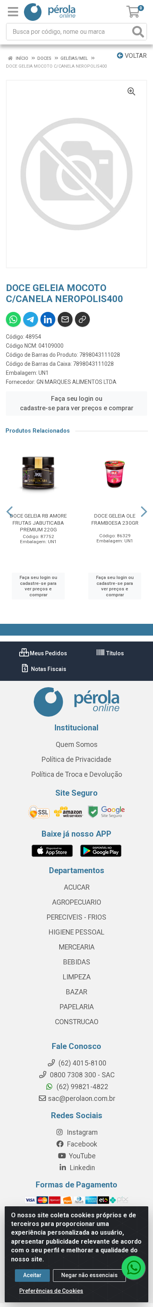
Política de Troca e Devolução (76, 774)
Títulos (114, 653)
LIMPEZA (77, 977)
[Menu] (13, 12)
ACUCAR (76, 887)
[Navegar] (9, 511)
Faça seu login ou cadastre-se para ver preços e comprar (76, 403)
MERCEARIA (77, 947)
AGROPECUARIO (76, 902)
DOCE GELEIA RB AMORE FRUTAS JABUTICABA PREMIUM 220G (38, 522)
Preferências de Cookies (51, 1291)
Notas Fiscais (48, 669)
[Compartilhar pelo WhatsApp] (13, 319)
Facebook (81, 1144)
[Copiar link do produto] (82, 319)
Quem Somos (77, 744)
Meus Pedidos (48, 653)
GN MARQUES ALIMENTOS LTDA (76, 382)
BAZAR (76, 992)
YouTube (81, 1156)
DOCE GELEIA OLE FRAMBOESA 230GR (114, 518)
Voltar (135, 55)
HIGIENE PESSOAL (76, 932)
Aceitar (32, 1275)
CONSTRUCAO (76, 1022)
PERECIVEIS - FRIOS (76, 917)
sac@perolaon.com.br (81, 1098)
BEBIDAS (76, 962)
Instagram (81, 1132)
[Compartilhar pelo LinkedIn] (47, 319)
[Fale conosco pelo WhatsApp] (133, 1267)
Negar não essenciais (89, 1275)
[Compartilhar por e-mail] (65, 319)
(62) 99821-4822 (81, 1087)
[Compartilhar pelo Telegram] (30, 319)
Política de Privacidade (76, 759)
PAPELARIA (77, 1007)
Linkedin (81, 1168)
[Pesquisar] (138, 32)
